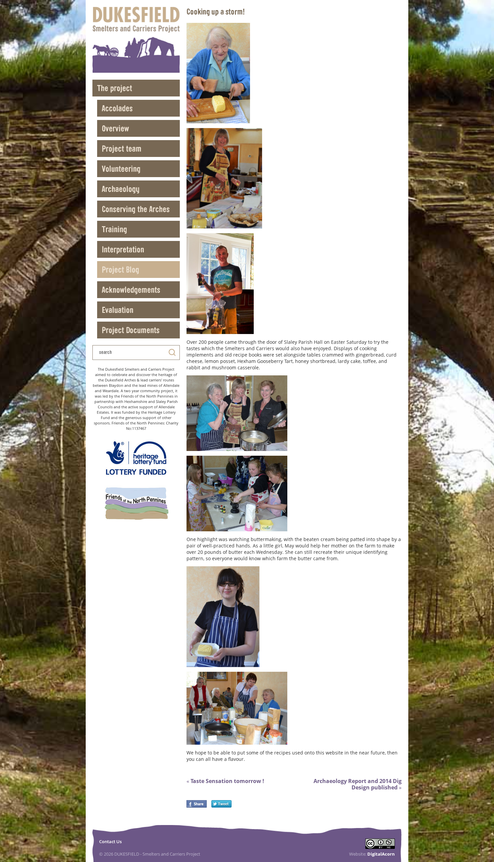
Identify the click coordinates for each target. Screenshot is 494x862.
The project (114, 88)
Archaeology (120, 188)
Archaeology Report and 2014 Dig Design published (358, 784)
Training (114, 229)
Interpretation (123, 249)
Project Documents (131, 330)
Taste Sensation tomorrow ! (225, 781)
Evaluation (117, 309)
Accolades (117, 108)
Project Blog (120, 269)
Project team (121, 148)
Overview (115, 128)
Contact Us (110, 841)
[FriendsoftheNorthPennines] (136, 504)
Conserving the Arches (136, 209)
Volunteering (121, 168)
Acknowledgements (131, 289)
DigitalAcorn (381, 854)
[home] (136, 40)
